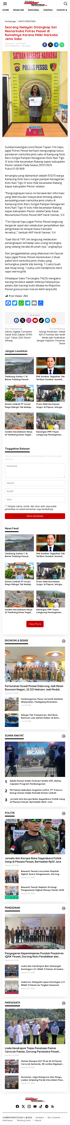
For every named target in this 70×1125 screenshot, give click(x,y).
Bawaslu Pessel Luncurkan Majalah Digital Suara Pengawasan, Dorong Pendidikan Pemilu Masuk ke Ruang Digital (40, 872)
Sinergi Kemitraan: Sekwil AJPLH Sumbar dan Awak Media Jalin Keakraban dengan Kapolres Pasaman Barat (51, 336)
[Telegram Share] (56, 44)
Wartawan (7, 1120)
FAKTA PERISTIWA (12, 46)
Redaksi (40, 1117)
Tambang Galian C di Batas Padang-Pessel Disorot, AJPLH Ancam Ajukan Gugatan (17, 378)
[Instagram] (28, 320)
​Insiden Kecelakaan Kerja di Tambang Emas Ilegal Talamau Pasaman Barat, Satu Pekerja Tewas (19, 433)
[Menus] (5, 3)
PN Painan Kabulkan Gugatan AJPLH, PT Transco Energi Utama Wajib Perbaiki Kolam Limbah (36, 791)
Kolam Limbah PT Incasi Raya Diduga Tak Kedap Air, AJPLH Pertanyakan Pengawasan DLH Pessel (18, 405)
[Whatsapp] (61, 44)
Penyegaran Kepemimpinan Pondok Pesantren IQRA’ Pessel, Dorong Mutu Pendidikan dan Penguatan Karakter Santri (34, 955)
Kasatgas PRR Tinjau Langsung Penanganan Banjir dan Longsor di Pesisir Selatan (48, 433)
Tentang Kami (24, 1120)
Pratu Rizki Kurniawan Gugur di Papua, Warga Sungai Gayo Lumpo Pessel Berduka (49, 405)
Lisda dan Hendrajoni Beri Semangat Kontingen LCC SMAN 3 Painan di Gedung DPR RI (43, 967)
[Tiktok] (41, 320)
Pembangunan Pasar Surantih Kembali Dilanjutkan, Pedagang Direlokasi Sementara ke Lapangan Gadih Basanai (42, 700)
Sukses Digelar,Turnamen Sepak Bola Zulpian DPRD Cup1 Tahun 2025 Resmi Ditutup (18, 334)
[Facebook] (16, 320)
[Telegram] (47, 320)
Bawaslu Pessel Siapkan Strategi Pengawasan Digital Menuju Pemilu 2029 (42, 888)
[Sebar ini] (44, 44)
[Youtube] (35, 320)
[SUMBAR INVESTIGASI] (36, 3)
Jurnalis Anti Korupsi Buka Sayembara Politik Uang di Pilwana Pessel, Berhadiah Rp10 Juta (37, 800)
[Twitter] (22, 320)
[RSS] (53, 320)
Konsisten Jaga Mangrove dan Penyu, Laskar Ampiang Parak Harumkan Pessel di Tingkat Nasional (43, 1078)
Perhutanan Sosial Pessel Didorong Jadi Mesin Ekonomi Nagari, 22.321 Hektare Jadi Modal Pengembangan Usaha (34, 687)
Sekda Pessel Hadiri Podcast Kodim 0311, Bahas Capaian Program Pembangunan (35, 782)
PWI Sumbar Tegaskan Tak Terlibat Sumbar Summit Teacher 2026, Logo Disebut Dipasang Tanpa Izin (50, 378)
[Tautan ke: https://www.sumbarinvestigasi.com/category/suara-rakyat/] (64, 736)
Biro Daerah (54, 1117)
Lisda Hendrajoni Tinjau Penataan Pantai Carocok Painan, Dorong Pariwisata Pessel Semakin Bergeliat (32, 1050)
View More (35, 623)
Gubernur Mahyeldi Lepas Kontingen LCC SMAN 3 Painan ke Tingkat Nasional (43, 983)
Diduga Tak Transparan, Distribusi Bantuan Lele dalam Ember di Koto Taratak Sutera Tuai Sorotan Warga (40, 716)
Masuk (38, 1120)
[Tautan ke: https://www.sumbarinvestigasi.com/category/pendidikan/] (64, 908)
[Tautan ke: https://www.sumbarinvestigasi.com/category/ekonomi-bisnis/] (64, 641)
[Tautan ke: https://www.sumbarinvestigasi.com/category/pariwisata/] (64, 1003)
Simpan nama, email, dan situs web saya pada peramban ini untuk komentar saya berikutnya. (30, 508)
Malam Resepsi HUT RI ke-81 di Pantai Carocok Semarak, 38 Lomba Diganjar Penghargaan (41, 1062)
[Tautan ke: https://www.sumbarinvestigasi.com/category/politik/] (64, 813)
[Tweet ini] (50, 44)
